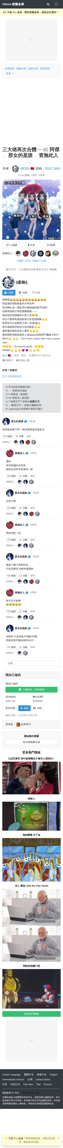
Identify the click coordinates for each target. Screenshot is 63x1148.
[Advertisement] (31, 111)
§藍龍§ (25, 169)
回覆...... (12, 663)
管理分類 (45, 68)
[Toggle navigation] (56, 4)
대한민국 (15, 1084)
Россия (48, 1084)
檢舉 (52, 245)
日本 (4, 1084)
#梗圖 (20, 260)
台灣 (30, 1079)
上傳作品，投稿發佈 (32, 689)
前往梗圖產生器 (31, 742)
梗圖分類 (21, 68)
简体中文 (42, 1074)
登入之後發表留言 (12, 376)
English (53, 1074)
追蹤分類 (33, 68)
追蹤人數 (10, 701)
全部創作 (10, 68)
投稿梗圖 (38, 701)
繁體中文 (29, 1074)
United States (42, 1079)
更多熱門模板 (31, 752)
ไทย (38, 1084)
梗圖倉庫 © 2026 (10, 1092)
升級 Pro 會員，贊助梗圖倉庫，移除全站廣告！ (33, 12)
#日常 (28, 260)
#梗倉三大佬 (39, 260)
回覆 (21, 436)
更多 (9, 73)
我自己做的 (52, 169)
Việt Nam (28, 1084)
